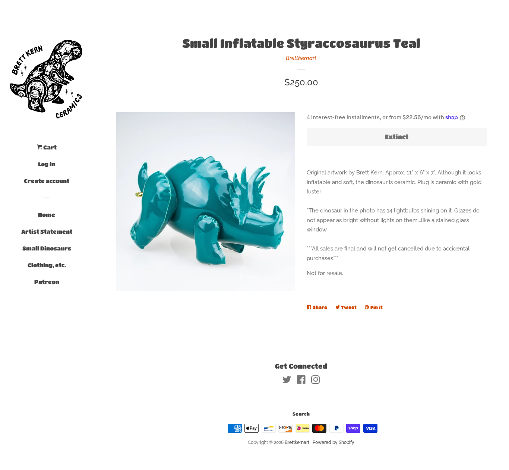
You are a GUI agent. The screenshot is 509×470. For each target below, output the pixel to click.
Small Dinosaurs (46, 248)
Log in (46, 164)
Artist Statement (46, 231)
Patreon (46, 281)
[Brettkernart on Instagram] (315, 381)
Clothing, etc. (47, 265)
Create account (46, 180)
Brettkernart (301, 58)
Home (46, 214)
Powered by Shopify (333, 442)
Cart (49, 147)
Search (301, 413)
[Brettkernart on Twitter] (286, 381)
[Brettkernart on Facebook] (301, 381)
